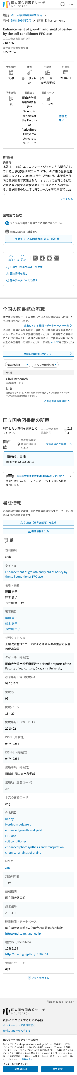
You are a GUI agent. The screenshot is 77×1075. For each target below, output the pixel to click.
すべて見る (66, 199)
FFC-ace (10, 836)
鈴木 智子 (11, 623)
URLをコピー (22, 260)
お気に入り (10, 260)
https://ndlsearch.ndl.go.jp (23, 933)
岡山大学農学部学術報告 (26, 15)
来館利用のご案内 (56, 444)
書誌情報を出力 (18, 273)
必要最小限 (21, 1069)
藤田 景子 (11, 618)
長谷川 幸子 (12, 629)
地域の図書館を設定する (37, 354)
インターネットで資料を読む (19, 1025)
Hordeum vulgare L (18, 824)
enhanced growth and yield (23, 830)
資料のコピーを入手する (16, 1030)
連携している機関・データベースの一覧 (46, 325)
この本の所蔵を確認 (55, 401)
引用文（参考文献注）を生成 (26, 267)
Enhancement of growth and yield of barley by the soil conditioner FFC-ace (36, 574)
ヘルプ (55, 342)
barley (9, 819)
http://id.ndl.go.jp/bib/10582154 (26, 954)
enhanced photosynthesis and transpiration (34, 847)
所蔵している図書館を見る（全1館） (38, 239)
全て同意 (58, 1069)
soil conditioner (15, 841)
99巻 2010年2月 (21, 20)
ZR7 (7, 867)
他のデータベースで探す (23, 280)
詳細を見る (63, 118)
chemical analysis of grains (23, 852)
